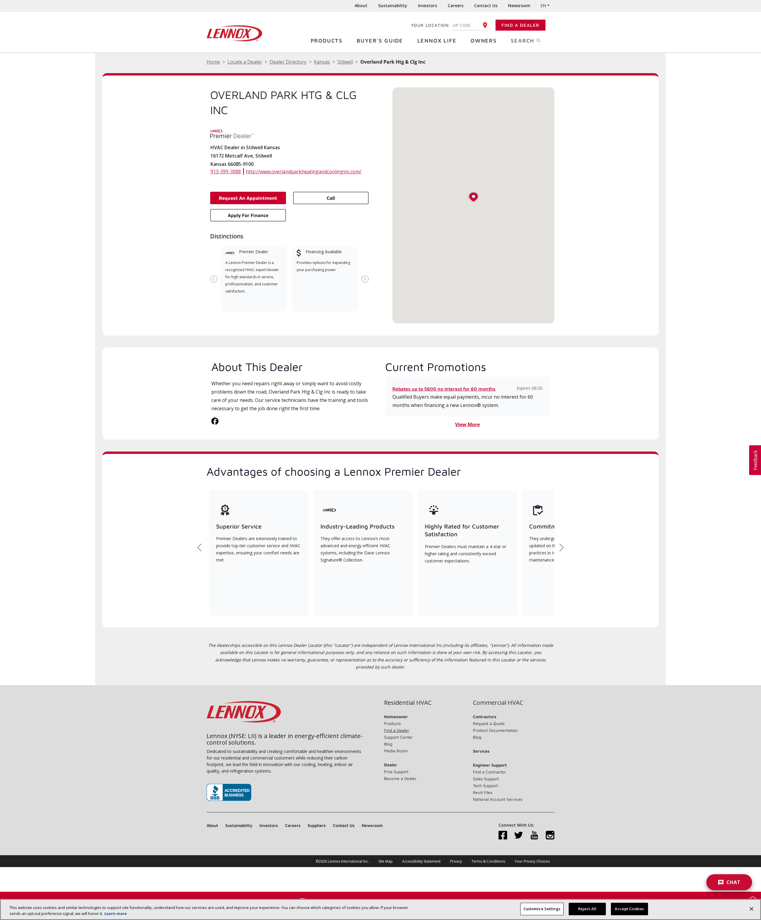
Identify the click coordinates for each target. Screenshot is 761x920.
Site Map (385, 861)
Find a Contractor (489, 771)
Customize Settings (541, 908)
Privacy (456, 861)
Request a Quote (489, 723)
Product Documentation (495, 730)
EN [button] (543, 5)
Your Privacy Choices (532, 861)
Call (331, 198)
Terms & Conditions (488, 861)
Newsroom (519, 5)
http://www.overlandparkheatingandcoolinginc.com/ (303, 171)
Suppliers (317, 825)
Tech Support (485, 785)
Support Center (398, 737)
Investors (427, 5)
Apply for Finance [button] (248, 215)
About (361, 5)
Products (326, 40)
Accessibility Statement (421, 861)
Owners (484, 40)
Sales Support (486, 778)
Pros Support (396, 771)
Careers (455, 5)
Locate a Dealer (244, 62)
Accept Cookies (629, 908)
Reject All (587, 908)
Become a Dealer (400, 778)
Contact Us (485, 5)
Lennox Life (437, 40)
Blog (388, 743)
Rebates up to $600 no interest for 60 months (444, 388)
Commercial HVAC (498, 702)
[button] (473, 197)
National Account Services (497, 799)
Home (213, 62)
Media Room (396, 750)
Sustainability (392, 5)
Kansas (322, 62)
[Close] (751, 908)
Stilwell (345, 62)
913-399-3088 (225, 171)
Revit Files (482, 792)
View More (467, 424)
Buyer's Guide (380, 40)
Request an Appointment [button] (248, 198)
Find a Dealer (520, 25)
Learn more (115, 913)
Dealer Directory (288, 62)
